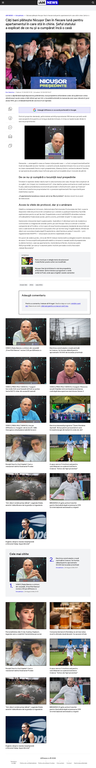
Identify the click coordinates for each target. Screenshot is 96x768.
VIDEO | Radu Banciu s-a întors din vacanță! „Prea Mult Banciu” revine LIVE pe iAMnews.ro (26, 336)
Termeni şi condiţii (13, 762)
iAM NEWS (9, 15)
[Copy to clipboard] (10, 145)
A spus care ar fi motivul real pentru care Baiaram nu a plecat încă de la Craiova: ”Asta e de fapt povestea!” (70, 452)
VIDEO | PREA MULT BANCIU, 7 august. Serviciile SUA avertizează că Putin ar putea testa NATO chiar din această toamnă (26, 374)
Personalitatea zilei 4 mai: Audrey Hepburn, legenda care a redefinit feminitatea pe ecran (26, 618)
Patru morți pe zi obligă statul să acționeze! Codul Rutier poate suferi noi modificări (55, 261)
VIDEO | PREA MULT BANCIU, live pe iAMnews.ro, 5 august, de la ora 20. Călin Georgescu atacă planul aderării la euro (26, 413)
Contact (69, 763)
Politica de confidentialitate (28, 763)
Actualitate (19, 15)
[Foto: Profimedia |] (86, 85)
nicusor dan (23, 285)
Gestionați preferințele (80, 763)
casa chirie (39, 285)
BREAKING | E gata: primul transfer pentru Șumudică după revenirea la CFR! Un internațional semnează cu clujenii (70, 490)
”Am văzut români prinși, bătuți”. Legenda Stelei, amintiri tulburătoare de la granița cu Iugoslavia (26, 490)
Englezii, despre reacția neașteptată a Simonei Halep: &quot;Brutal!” (26, 528)
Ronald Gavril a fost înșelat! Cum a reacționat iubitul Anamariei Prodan (26, 452)
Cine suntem (60, 763)
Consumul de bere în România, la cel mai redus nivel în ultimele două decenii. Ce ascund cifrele (70, 618)
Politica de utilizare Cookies (46, 763)
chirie (31, 285)
